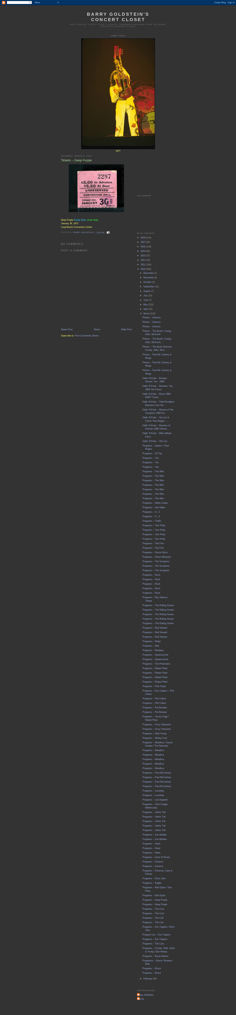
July (145, 295)
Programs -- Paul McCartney (157, 772)
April (146, 309)
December (148, 273)
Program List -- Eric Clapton (156, 934)
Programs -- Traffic (152, 521)
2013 (143, 255)
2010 (143, 269)
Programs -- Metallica (153, 750)
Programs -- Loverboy (153, 790)
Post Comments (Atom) (87, 335)
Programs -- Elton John (154, 878)
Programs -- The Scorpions (156, 561)
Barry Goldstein (145, 995)
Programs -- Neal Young (154, 733)
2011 (143, 264)
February (148, 978)
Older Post (126, 329)
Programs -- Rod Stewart (155, 628)
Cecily (141, 999)
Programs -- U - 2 (151, 512)
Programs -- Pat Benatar (155, 707)
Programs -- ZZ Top (152, 453)
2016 (143, 246)
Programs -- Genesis (153, 861)
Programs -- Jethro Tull (154, 812)
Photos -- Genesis (152, 317)
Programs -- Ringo (152, 641)
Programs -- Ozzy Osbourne (157, 724)
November (148, 277)
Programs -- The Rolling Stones (158, 605)
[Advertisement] (154, 169)
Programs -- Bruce (152, 968)
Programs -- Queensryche (155, 654)
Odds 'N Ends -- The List (155, 441)
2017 (143, 242)
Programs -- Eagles (152, 883)
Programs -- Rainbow (153, 650)
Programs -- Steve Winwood (157, 557)
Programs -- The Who (153, 471)
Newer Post (67, 329)
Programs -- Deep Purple (155, 900)
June (146, 300)
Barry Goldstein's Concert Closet (118, 17)
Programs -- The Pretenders (156, 663)
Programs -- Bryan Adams (155, 956)
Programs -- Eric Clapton (155, 939)
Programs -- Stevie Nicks (155, 552)
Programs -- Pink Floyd (154, 686)
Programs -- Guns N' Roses (156, 857)
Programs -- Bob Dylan (154, 895)
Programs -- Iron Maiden (155, 834)
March (146, 313)
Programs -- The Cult (153, 918)
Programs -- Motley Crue (155, 738)
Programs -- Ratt (151, 645)
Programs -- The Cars (153, 943)
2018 (143, 237)
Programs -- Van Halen (154, 507)
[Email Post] (108, 232)
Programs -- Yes (151, 458)
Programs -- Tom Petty (154, 525)
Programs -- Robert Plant (155, 668)
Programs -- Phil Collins (154, 698)
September (149, 286)
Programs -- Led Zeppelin (155, 799)
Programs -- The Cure (153, 909)
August (147, 291)
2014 (143, 251)
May (145, 304)
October (147, 282)
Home (97, 329)
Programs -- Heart (151, 843)
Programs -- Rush (151, 575)
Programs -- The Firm (153, 543)
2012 (143, 260)
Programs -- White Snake (155, 503)
